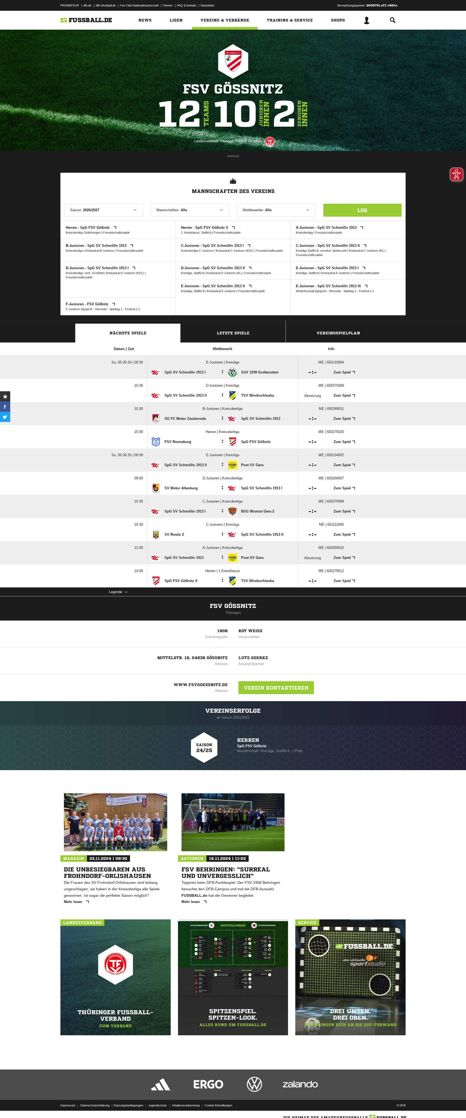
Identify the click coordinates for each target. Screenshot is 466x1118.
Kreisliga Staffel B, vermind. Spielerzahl (321, 250)
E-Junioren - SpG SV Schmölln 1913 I (328, 268)
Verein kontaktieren (276, 687)
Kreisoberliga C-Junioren (197, 250)
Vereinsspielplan (338, 333)
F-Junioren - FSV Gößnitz (87, 304)
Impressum (67, 1105)
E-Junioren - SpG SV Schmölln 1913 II (213, 286)
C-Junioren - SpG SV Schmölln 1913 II (328, 246)
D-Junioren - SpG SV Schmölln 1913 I (98, 268)
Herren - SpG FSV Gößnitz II (205, 228)
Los (362, 210)
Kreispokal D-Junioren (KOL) (125, 273)
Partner (168, 5)
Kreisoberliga (304, 232)
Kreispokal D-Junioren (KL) (224, 273)
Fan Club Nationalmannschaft (139, 5)
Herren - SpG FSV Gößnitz (88, 228)
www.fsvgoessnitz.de (201, 685)
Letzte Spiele (233, 333)
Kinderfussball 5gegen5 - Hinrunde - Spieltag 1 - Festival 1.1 (335, 291)
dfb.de (87, 5)
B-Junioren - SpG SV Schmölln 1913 (97, 246)
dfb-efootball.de (106, 5)
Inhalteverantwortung (186, 1105)
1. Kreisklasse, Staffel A (196, 232)
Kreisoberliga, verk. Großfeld (85, 273)
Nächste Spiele (127, 333)
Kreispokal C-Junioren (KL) (367, 250)
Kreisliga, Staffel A (192, 273)
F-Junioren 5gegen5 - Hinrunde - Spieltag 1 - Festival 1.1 (103, 309)
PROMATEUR (69, 5)
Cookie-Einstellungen (218, 1105)
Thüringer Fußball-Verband (240, 141)
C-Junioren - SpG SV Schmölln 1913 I (213, 246)
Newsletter (208, 5)
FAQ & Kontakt (186, 5)
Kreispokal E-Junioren (335, 273)
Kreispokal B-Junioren (99, 250)
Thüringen (233, 613)
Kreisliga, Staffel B (192, 291)
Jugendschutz (157, 1105)
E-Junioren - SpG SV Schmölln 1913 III (329, 286)
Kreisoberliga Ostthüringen (83, 232)
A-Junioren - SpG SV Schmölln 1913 (327, 228)
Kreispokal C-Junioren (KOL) (235, 250)
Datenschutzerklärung (94, 1105)
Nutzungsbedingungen (128, 1105)
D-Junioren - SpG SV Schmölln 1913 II (213, 268)
